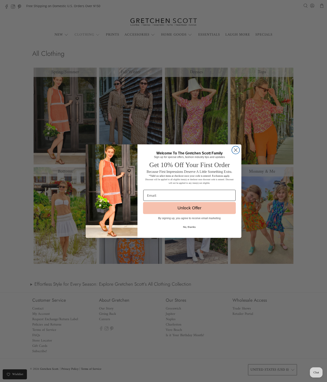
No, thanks (189, 227)
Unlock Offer (189, 208)
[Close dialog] (236, 150)
